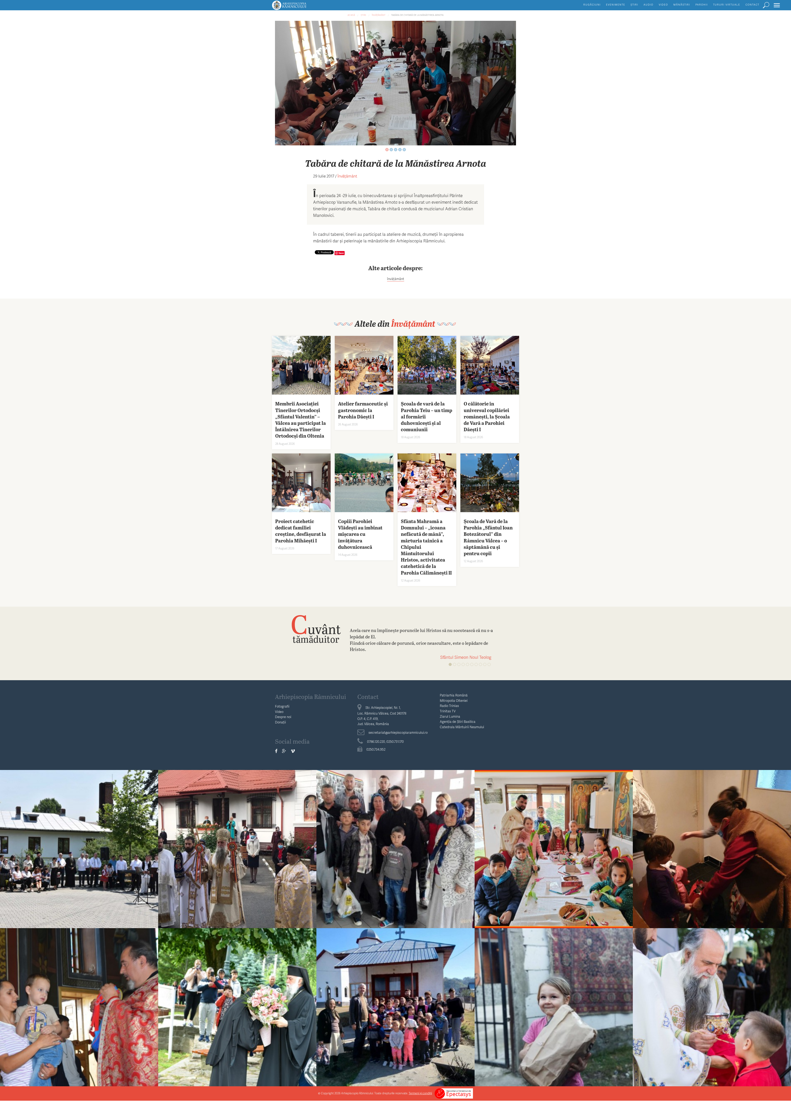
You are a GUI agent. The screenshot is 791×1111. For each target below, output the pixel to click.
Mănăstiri (681, 4)
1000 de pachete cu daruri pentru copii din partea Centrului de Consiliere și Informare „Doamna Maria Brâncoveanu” (553, 1005)
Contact (752, 4)
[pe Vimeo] (293, 751)
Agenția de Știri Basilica (457, 721)
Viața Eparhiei (237, 835)
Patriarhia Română (454, 695)
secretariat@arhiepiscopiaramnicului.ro (398, 732)
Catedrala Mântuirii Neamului (462, 726)
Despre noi (283, 716)
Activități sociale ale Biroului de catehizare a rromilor (395, 843)
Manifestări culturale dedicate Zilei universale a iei (79, 843)
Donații (280, 722)
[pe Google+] (284, 751)
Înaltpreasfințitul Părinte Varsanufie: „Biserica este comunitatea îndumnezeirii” (237, 1005)
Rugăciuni (592, 4)
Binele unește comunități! (711, 843)
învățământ (395, 278)
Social (712, 835)
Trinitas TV (448, 711)
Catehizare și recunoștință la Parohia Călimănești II (553, 843)
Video (663, 4)
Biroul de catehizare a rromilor (395, 835)
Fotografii (282, 706)
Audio (648, 4)
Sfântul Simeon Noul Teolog (465, 657)
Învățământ (378, 14)
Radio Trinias (449, 705)
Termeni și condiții (420, 1093)
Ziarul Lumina (450, 716)
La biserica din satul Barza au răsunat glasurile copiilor (395, 1001)
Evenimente (615, 4)
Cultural (79, 835)
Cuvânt (316, 628)
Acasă (351, 14)
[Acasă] (298, 7)
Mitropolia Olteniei (454, 700)
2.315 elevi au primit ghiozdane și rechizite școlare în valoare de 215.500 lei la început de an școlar (79, 1005)
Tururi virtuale (726, 4)
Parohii (701, 4)
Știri (634, 4)
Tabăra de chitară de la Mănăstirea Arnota (417, 14)
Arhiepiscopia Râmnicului (310, 696)
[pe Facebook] (276, 751)
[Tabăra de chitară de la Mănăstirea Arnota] (395, 82)
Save (341, 253)
